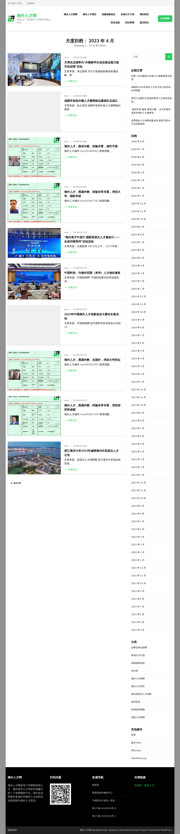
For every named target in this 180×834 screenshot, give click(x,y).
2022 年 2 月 (137, 552)
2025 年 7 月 (137, 242)
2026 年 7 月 (137, 149)
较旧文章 (17, 483)
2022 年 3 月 (137, 544)
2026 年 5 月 (137, 164)
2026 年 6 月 (137, 157)
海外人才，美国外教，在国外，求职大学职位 (92, 360)
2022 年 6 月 (137, 529)
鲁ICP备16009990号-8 (104, 808)
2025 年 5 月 (137, 257)
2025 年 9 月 (137, 226)
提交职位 (144, 22)
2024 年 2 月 (137, 374)
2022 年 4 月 (137, 537)
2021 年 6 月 (137, 614)
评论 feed (136, 750)
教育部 (95, 785)
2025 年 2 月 (137, 281)
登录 (133, 735)
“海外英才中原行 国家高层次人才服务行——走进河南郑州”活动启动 (92, 239)
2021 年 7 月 (137, 606)
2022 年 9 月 (137, 506)
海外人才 (149, 785)
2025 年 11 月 (138, 211)
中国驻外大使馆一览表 (103, 800)
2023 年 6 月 (137, 436)
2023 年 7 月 (137, 428)
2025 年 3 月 (137, 273)
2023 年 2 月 (137, 467)
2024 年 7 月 (137, 335)
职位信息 (115, 22)
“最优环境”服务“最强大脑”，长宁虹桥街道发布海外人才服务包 (151, 111)
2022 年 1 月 (137, 560)
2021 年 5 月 (137, 622)
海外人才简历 (89, 14)
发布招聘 (165, 18)
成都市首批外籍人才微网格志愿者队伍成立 (91, 101)
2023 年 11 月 (138, 397)
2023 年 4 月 (137, 451)
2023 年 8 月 (137, 420)
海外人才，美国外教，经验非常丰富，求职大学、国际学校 (92, 194)
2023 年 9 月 (137, 412)
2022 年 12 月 (138, 482)
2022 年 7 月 (137, 521)
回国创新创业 (108, 14)
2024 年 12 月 (138, 296)
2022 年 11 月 (138, 490)
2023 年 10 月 (138, 405)
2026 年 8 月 (137, 141)
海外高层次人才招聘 (141, 694)
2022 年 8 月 (137, 513)
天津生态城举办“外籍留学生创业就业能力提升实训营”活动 (91, 64)
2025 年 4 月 (137, 265)
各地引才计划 (127, 14)
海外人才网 (27, 15)
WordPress (166, 830)
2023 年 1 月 (137, 475)
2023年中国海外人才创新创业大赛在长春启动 (91, 316)
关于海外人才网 (15, 3)
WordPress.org (138, 758)
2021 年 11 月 (138, 575)
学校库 (138, 785)
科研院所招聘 (138, 709)
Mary (66, 57)
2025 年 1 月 (137, 289)
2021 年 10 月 (138, 583)
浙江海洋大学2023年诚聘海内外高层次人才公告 (91, 453)
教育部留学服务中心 (102, 792)
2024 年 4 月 (137, 358)
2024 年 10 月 (138, 312)
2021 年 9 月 (137, 591)
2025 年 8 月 (137, 234)
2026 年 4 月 (137, 172)
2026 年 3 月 (137, 180)
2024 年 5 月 (137, 350)
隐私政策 (12, 830)
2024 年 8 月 (137, 327)
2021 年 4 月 (137, 629)
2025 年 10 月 (138, 219)
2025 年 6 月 (137, 250)
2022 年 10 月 (138, 498)
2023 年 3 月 (137, 459)
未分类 (134, 670)
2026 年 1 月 (137, 195)
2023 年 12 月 (138, 389)
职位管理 (129, 22)
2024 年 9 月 (137, 319)
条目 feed (136, 742)
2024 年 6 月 (137, 343)
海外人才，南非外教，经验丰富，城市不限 (91, 146)
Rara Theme (141, 830)
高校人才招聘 (138, 717)
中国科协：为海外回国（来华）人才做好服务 (92, 273)
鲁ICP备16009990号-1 (104, 816)
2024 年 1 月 (137, 381)
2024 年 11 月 (138, 304)
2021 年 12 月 (138, 567)
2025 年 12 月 (138, 203)
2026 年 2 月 (137, 188)
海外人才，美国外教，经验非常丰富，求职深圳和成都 (92, 407)
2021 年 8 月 (137, 598)
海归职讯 (144, 14)
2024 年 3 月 (137, 366)
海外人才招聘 (70, 14)
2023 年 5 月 (137, 443)
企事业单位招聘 (139, 647)
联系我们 (31, 3)
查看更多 (72, 81)
